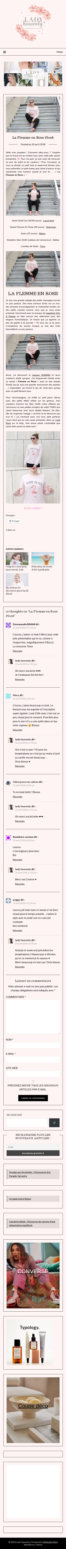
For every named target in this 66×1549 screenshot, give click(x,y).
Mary (16, 695)
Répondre (17, 651)
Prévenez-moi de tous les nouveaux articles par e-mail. (33, 1087)
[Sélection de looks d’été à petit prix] (42, 558)
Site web (12, 1068)
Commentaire (16, 997)
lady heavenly (23, 660)
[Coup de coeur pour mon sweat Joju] (17, 558)
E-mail (10, 1054)
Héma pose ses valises (25, 781)
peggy (16, 899)
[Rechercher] (54, 1122)
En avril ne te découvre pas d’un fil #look (17, 590)
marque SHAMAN (41, 375)
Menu (60, 51)
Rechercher (14, 1114)
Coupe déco (33, 1406)
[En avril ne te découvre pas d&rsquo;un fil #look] (17, 579)
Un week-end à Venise (20, 1198)
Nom (9, 1039)
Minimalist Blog (50, 1542)
